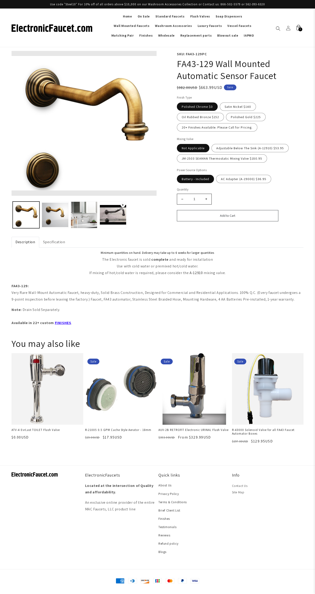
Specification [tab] (54, 242)
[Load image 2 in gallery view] (55, 215)
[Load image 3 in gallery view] (84, 215)
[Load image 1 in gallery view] (26, 215)
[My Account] (288, 28)
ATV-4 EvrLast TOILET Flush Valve (36, 430)
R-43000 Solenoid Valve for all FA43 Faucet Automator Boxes (263, 432)
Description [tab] (25, 242)
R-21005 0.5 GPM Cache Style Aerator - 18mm (118, 430)
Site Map (238, 492)
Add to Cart (227, 216)
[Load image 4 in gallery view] (113, 215)
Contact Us (240, 486)
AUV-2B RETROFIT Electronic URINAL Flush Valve (193, 430)
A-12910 (196, 272)
